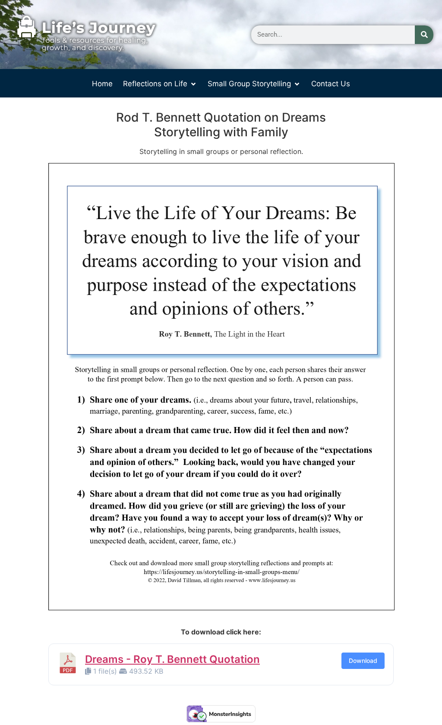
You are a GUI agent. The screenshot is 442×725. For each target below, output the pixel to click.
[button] (160, 84)
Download (363, 660)
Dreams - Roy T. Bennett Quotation (172, 659)
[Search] (424, 34)
